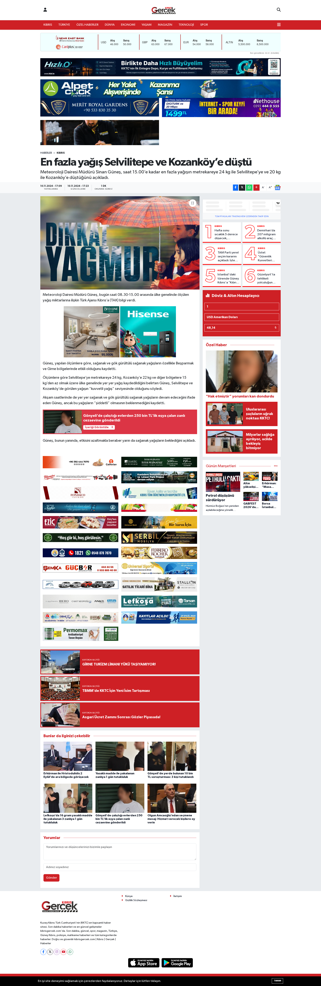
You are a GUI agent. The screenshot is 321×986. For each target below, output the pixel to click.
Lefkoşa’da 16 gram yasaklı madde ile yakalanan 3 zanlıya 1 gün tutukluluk (67, 819)
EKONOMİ (128, 24)
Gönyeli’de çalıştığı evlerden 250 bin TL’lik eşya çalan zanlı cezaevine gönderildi (118, 819)
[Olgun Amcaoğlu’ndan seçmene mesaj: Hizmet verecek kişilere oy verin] (171, 798)
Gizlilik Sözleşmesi (136, 900)
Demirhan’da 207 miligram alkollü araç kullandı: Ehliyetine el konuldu (266, 234)
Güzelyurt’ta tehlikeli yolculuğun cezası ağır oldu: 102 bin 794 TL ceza (266, 279)
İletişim (178, 896)
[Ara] (279, 10)
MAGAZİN (165, 24)
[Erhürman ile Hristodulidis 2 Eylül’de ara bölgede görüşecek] (67, 756)
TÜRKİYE (64, 24)
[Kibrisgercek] (163, 10)
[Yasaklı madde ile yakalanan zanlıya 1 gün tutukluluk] (119, 756)
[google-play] (177, 962)
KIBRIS (47, 24)
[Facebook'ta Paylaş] (235, 188)
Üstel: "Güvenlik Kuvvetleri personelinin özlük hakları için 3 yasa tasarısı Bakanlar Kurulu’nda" (266, 257)
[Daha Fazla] (256, 188)
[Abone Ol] (277, 187)
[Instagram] (57, 952)
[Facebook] (43, 952)
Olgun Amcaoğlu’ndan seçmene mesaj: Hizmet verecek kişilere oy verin (171, 819)
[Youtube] (63, 952)
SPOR (204, 24)
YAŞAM (147, 24)
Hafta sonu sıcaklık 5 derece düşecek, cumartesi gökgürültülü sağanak (226, 234)
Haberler (46, 153)
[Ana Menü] (279, 24)
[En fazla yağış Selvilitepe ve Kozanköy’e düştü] (120, 243)
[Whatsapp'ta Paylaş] (249, 188)
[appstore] (144, 962)
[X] (50, 952)
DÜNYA (110, 24)
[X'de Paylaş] (242, 188)
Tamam (277, 981)
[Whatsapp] (70, 952)
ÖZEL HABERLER (87, 24)
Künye (129, 896)
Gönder (51, 877)
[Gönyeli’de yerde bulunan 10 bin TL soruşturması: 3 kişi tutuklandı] (171, 756)
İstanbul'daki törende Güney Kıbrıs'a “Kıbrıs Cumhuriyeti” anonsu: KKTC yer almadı (228, 279)
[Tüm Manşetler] (276, 466)
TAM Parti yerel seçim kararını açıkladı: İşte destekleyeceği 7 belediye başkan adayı (229, 257)
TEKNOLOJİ (186, 24)
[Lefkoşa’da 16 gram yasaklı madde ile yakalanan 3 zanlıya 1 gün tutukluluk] (67, 798)
